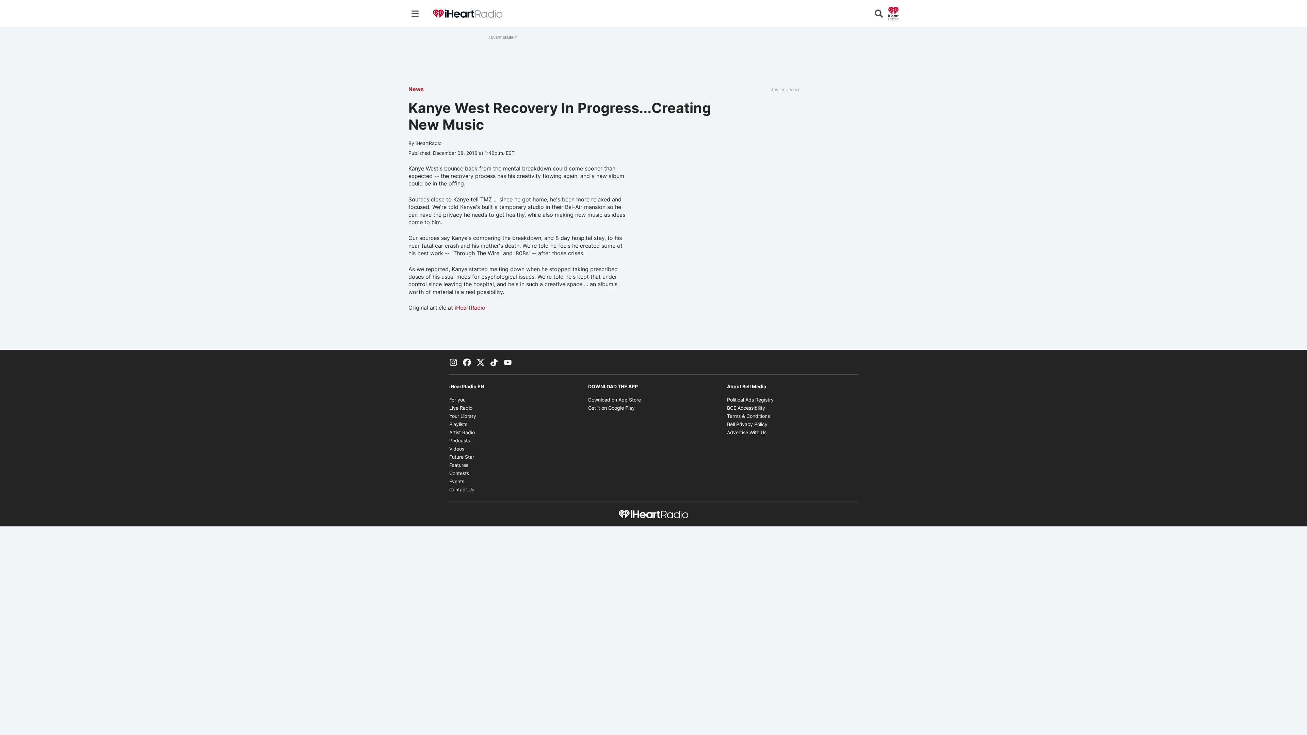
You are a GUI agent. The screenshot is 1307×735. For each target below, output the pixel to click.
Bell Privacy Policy (747, 424)
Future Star (461, 457)
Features (458, 465)
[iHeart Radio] (893, 13)
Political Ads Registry (750, 400)
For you (457, 400)
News (416, 89)
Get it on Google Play (611, 408)
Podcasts (459, 440)
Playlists (458, 424)
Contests (459, 473)
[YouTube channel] (508, 362)
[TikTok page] (494, 362)
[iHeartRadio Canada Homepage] (467, 14)
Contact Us (461, 489)
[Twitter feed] (481, 362)
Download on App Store (614, 400)
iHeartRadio (470, 307)
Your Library (462, 416)
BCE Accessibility (746, 408)
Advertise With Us (747, 432)
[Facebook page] (467, 362)
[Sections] (415, 13)
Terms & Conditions (748, 416)
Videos (456, 449)
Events (456, 481)
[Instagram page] (453, 362)
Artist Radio (462, 432)
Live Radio (460, 408)
